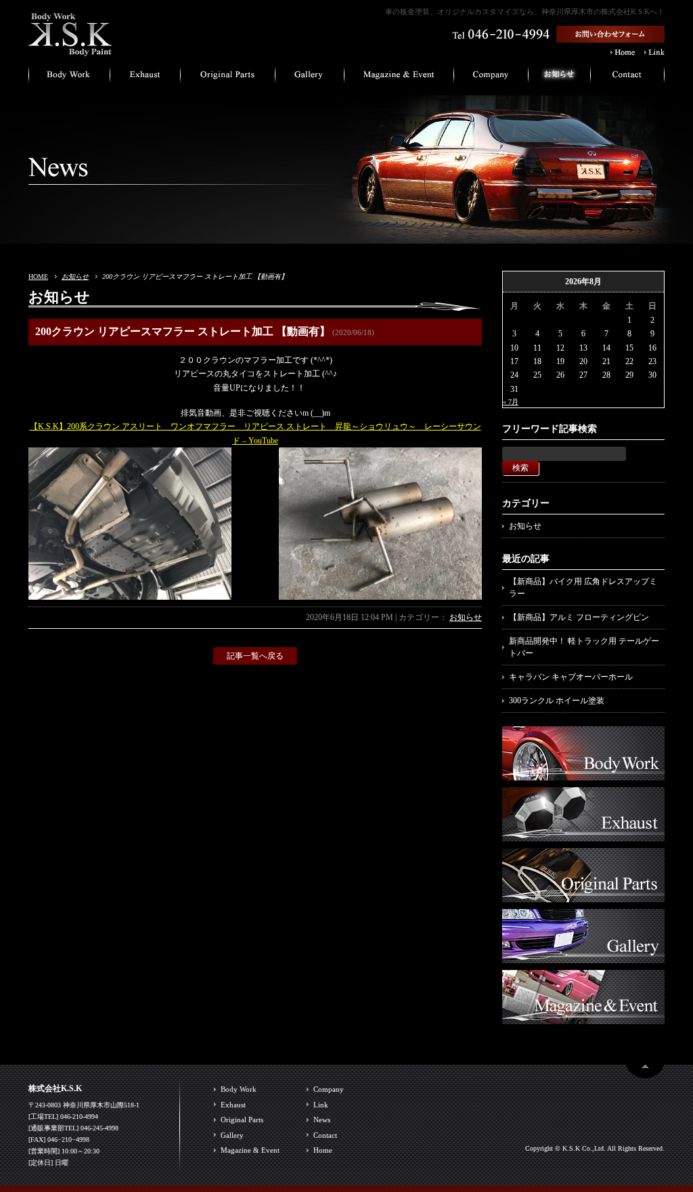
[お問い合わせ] (628, 78)
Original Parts (242, 1120)
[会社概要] (491, 78)
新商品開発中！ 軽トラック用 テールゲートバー (584, 647)
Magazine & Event (250, 1150)
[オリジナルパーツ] (228, 78)
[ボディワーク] (69, 78)
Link (320, 1105)
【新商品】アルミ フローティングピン (579, 617)
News (321, 1120)
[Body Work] (583, 773)
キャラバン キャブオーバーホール (571, 677)
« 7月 (510, 401)
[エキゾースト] (145, 78)
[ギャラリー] (309, 78)
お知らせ (75, 276)
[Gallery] (583, 956)
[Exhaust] (583, 834)
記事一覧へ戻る (255, 656)
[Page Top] (645, 1072)
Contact (325, 1135)
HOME (38, 276)
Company (328, 1089)
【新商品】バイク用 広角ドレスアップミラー (583, 587)
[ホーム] (70, 50)
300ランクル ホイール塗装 (556, 700)
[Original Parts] (583, 895)
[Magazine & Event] (583, 1017)
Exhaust (233, 1105)
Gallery (232, 1135)
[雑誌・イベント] (399, 78)
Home (322, 1150)
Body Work (238, 1089)
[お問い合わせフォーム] (610, 37)
